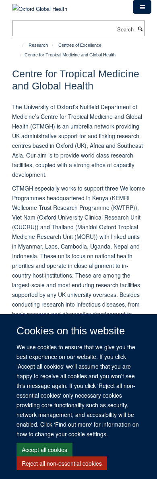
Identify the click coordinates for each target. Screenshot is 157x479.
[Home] (19, 45)
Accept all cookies (44, 450)
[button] (142, 7)
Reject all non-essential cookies (62, 463)
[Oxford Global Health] (39, 6)
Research (38, 45)
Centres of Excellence (79, 45)
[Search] (140, 28)
